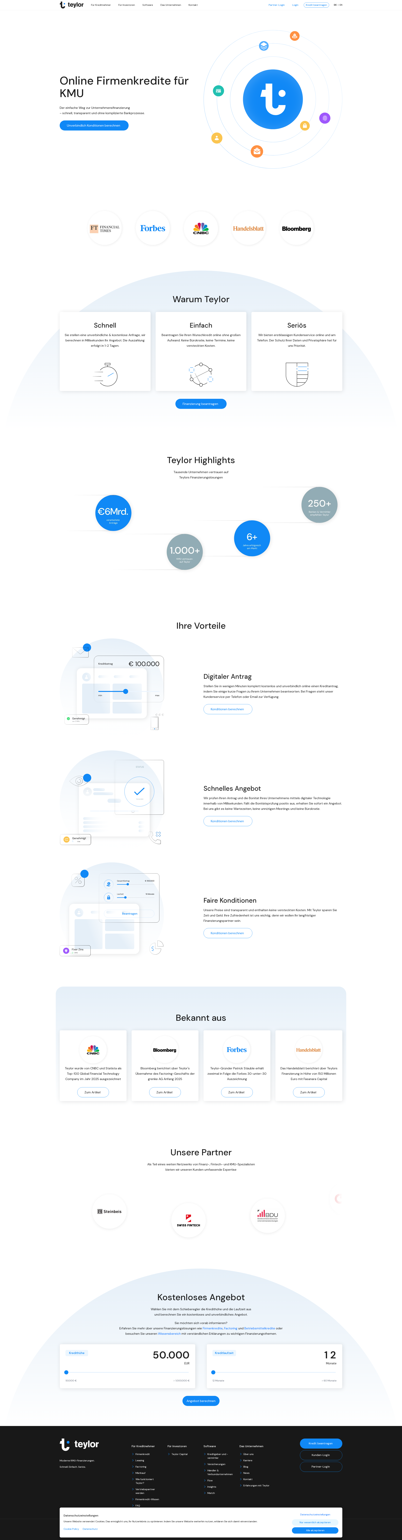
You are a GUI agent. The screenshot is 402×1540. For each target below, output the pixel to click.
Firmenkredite (213, 1328)
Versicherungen (216, 1464)
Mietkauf (140, 1473)
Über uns (248, 1454)
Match (211, 1493)
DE (335, 5)
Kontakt (193, 5)
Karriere (247, 1460)
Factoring (230, 1328)
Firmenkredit (143, 1454)
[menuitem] (276, 5)
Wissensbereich (169, 1334)
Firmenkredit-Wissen (147, 1499)
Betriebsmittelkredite (259, 1328)
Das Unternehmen (170, 5)
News (246, 1473)
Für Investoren (126, 5)
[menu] (270, 5)
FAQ (138, 1505)
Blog (245, 1466)
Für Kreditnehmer (101, 5)
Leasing (140, 1460)
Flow (210, 1480)
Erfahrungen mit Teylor (256, 1485)
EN (341, 5)
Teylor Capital (179, 1454)
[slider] (66, 1372)
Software (147, 5)
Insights (211, 1486)
